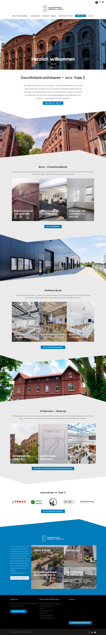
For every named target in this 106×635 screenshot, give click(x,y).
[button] (13, 199)
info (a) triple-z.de (49, 618)
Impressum (30, 632)
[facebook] (100, 2)
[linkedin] (103, 2)
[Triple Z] (53, 4)
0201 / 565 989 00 (47, 616)
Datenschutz (24, 632)
